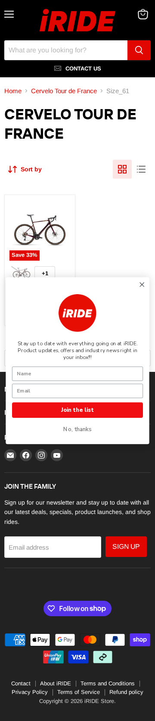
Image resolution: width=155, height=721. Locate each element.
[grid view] (122, 169)
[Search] (139, 50)
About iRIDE (55, 683)
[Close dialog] (142, 284)
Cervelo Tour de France (64, 90)
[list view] (141, 169)
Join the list (77, 410)
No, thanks (77, 429)
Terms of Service (78, 692)
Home (13, 90)
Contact (21, 683)
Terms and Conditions (108, 683)
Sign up (126, 546)
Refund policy (126, 692)
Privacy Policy (30, 692)
